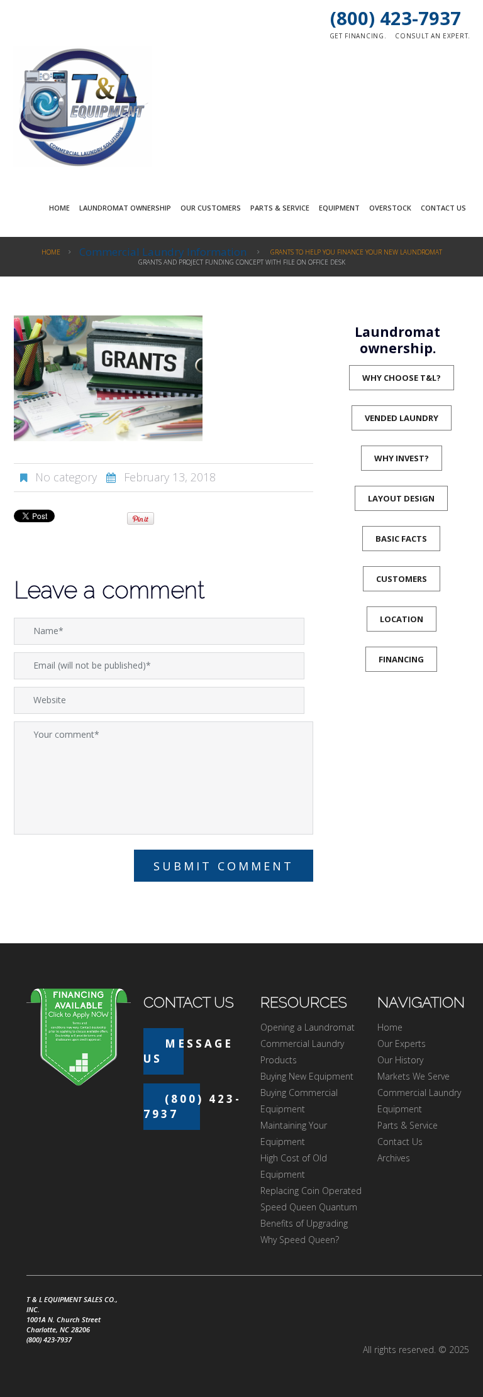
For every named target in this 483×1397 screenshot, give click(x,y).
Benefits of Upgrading (304, 1223)
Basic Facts (401, 538)
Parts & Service (279, 207)
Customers (401, 578)
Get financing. (358, 35)
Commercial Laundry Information (163, 251)
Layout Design (401, 498)
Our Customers (210, 207)
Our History (400, 1060)
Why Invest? (401, 458)
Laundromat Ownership (125, 207)
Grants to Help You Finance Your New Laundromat (356, 252)
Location (401, 619)
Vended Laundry (401, 418)
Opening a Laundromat (307, 1027)
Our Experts (401, 1043)
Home (59, 207)
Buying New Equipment (306, 1076)
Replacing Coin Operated (311, 1191)
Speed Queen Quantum (308, 1207)
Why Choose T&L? (401, 377)
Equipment (339, 207)
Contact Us (443, 207)
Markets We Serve (413, 1076)
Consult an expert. (432, 35)
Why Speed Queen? (299, 1240)
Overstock (390, 207)
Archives (393, 1158)
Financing (401, 659)
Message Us (188, 1051)
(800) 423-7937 (395, 18)
